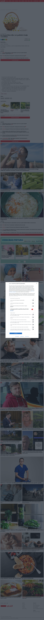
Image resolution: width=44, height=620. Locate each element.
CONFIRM (15, 333)
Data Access (22, 336)
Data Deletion (17, 336)
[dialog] (22, 310)
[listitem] (22, 298)
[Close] (37, 284)
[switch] (33, 300)
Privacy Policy (27, 336)
